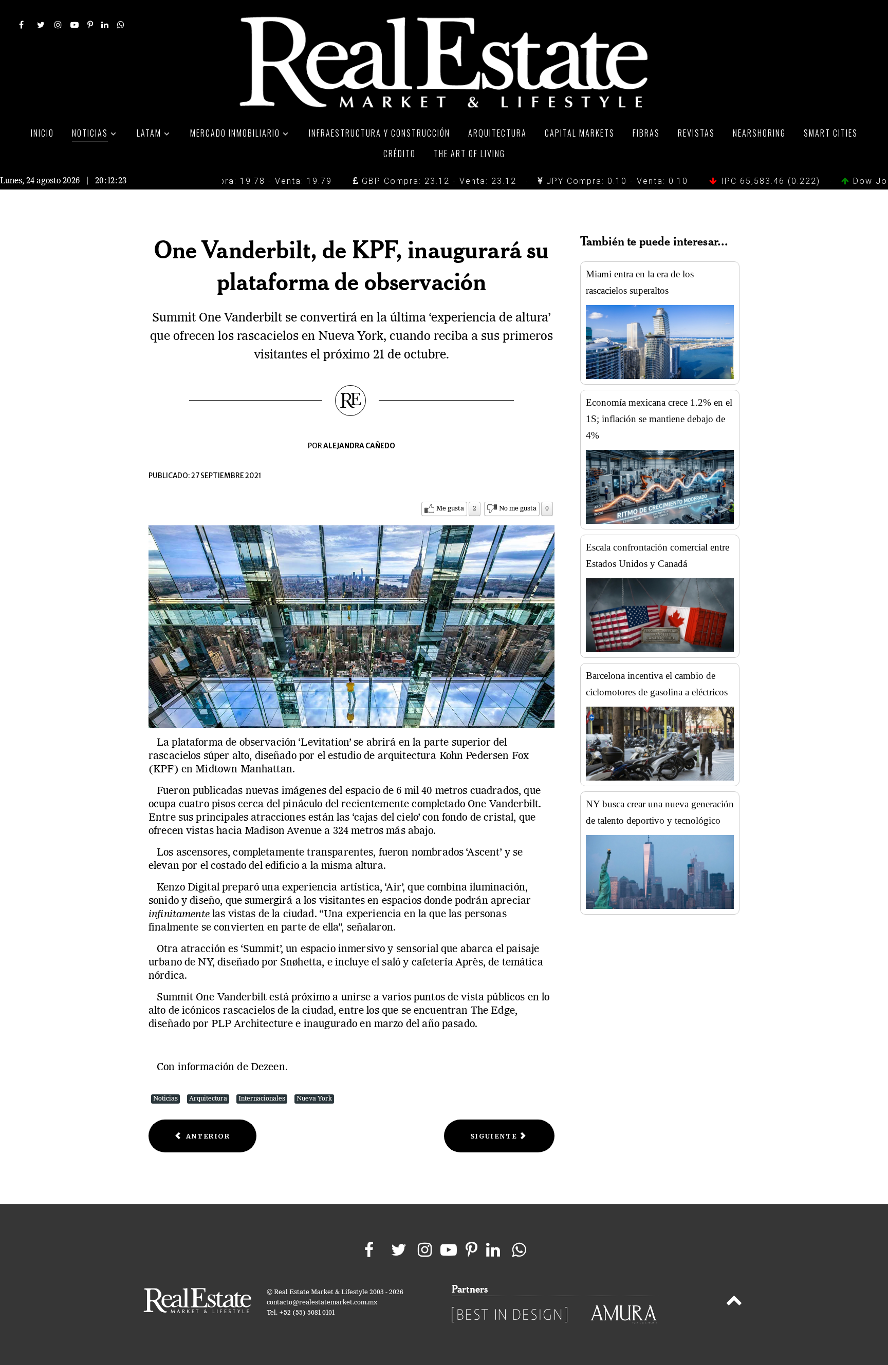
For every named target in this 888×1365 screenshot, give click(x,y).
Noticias (165, 1098)
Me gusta (450, 508)
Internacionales (261, 1098)
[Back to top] (734, 1302)
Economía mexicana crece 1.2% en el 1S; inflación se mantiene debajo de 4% (659, 419)
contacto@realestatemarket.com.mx (322, 1302)
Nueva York (314, 1098)
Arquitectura (208, 1098)
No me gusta (517, 508)
